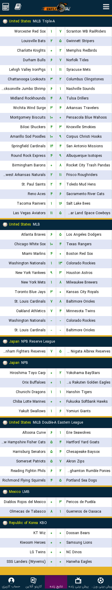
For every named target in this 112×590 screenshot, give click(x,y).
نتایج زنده (56, 586)
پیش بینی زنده (78, 586)
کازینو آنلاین (34, 586)
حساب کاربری (11, 586)
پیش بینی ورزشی (101, 586)
